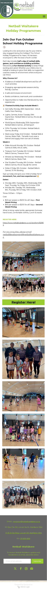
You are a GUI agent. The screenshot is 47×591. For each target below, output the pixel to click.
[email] (31, 568)
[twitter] (15, 568)
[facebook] (20, 568)
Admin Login (25, 587)
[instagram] (26, 568)
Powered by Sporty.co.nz (23, 584)
